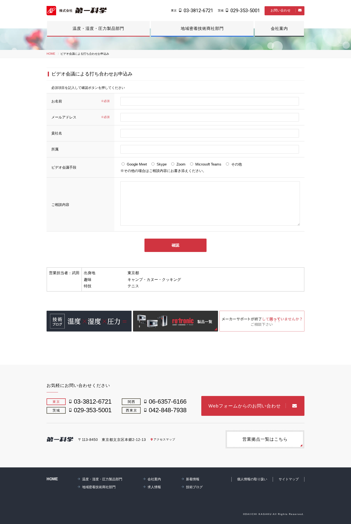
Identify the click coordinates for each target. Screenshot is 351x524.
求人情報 (154, 487)
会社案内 (279, 28)
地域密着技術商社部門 (202, 28)
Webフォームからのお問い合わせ (244, 405)
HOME (51, 53)
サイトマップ (289, 479)
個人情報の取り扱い (252, 479)
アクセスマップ (164, 439)
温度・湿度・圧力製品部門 (98, 28)
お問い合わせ (281, 10)
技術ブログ (194, 487)
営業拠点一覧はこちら (265, 439)
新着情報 (192, 479)
